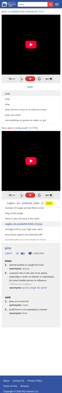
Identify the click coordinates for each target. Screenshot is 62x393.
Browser (25, 386)
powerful (27, 203)
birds (37, 203)
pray (30, 86)
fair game (42, 287)
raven (25, 305)
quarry (25, 268)
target (33, 287)
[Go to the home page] (9, 4)
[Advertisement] (31, 346)
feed (24, 313)
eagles (11, 203)
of (42, 203)
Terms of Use (10, 386)
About (6, 380)
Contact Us (18, 380)
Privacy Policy (35, 380)
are (18, 203)
